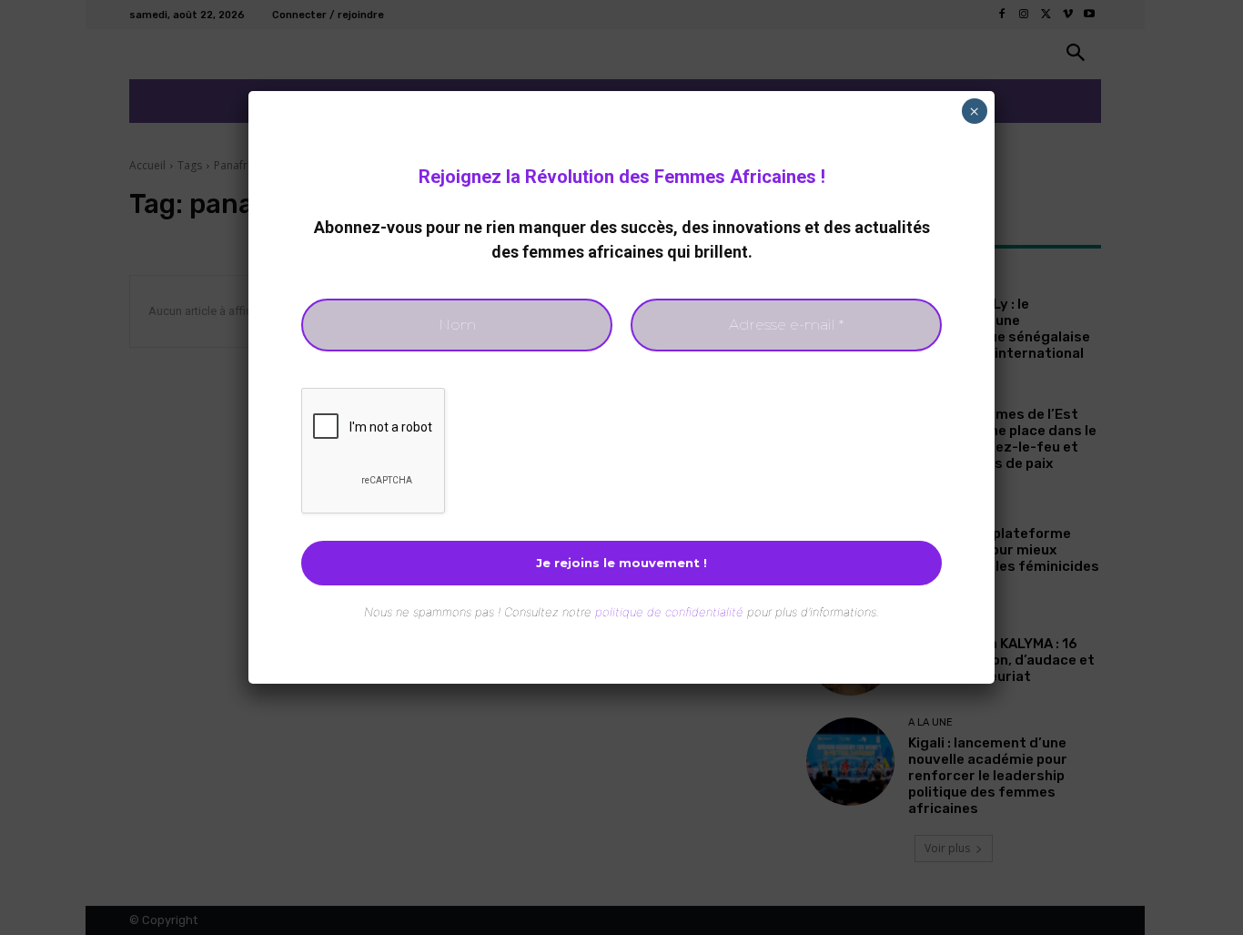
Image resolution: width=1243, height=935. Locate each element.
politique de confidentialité (669, 612)
